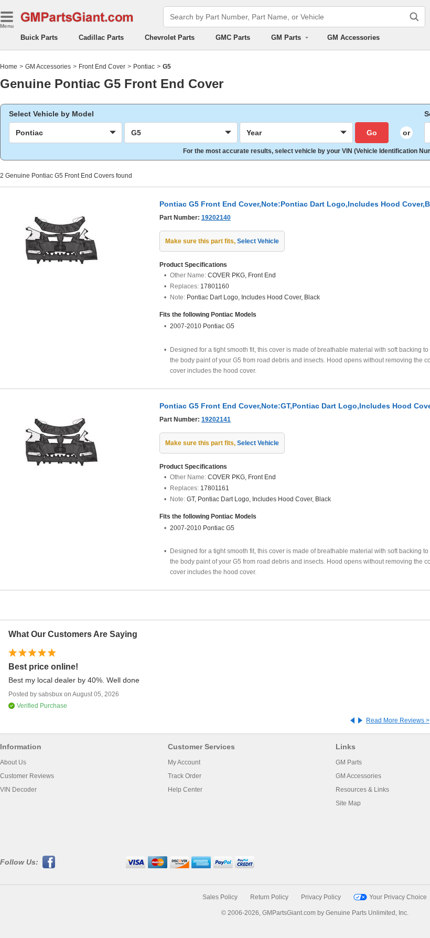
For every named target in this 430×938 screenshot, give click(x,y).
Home (8, 66)
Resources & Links (362, 789)
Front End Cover (102, 66)
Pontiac (144, 66)
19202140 (216, 217)
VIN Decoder (18, 789)
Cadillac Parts (101, 37)
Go (372, 132)
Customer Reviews (27, 776)
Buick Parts (39, 37)
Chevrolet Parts (170, 37)
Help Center (185, 789)
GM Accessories (353, 37)
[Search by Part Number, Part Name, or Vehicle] (414, 16)
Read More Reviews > (397, 720)
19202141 (216, 419)
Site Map (348, 803)
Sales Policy (220, 897)
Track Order (184, 776)
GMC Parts (233, 37)
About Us (13, 762)
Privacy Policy (321, 897)
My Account (184, 762)
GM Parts (349, 762)
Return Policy (269, 897)
